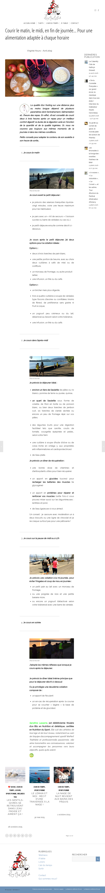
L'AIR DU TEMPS (39, 787)
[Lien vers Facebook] (98, 10)
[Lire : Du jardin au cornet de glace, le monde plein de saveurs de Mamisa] (86, 123)
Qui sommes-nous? (48, 878)
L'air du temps (45, 865)
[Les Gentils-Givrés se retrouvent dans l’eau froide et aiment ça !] (15, 775)
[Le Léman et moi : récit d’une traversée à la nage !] (39, 775)
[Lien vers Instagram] (95, 10)
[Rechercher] (81, 23)
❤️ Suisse (12, 787)
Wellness (43, 855)
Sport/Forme (11, 793)
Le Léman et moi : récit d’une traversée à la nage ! (40, 799)
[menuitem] (29, 23)
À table (42, 858)
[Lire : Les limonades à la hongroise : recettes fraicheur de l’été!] (86, 148)
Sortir (41, 868)
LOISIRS (18, 790)
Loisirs (42, 862)
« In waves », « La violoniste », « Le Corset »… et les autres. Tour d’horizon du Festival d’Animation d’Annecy (94, 187)
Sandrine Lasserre (38, 723)
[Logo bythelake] (52, 10)
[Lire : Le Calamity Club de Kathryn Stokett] (86, 62)
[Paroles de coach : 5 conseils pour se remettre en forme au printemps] (103, 446)
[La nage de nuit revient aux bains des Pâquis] (64, 775)
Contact (42, 875)
